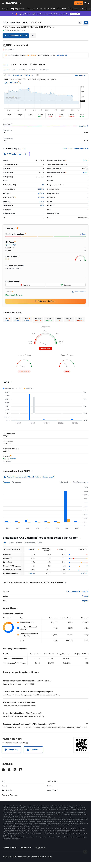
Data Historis (33, 70)
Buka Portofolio (7, 790)
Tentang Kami (52, 781)
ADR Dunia (73, 9)
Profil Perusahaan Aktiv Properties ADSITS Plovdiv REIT (33, 582)
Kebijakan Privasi (25, 848)
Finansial (23, 64)
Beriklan (50, 786)
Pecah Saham (44, 70)
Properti (85, 596)
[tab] (7, 319)
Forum (42, 64)
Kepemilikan (22, 70)
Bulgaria (85, 601)
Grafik (13, 64)
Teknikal (33, 64)
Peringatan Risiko (40, 848)
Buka (33, 573)
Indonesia (30, 9)
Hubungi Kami (52, 790)
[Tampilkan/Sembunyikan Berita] (38, 75)
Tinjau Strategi (62, 55)
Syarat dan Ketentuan (10, 848)
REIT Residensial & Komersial (77, 591)
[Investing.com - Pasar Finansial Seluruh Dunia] (13, 3)
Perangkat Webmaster (10, 795)
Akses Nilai (82, 126)
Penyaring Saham (17, 9)
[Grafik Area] (9, 75)
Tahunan (6, 482)
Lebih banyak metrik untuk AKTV (75, 149)
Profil (14, 70)
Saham (5, 9)
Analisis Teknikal (12, 312)
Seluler (4, 786)
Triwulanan (16, 482)
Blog (3, 781)
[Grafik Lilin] (5, 75)
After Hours (61, 9)
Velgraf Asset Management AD (15, 658)
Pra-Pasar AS (49, 9)
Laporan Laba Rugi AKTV (16, 471)
